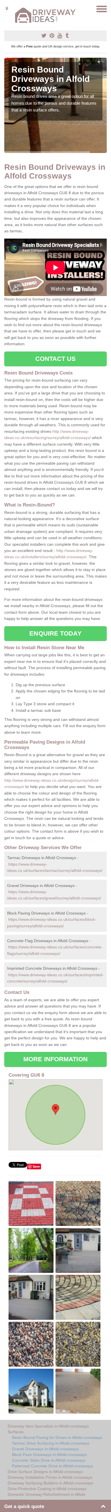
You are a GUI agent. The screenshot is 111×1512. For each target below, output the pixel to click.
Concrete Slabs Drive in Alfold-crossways (48, 1460)
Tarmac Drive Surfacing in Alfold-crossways (50, 1443)
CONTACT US (55, 358)
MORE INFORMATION (55, 1059)
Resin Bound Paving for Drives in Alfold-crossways (57, 1437)
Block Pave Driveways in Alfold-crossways (49, 1454)
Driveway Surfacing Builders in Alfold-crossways (50, 1483)
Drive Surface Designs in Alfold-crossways (45, 1471)
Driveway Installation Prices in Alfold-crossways (50, 1477)
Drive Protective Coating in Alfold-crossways (47, 1488)
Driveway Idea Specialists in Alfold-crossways (48, 1426)
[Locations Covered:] (7, 9)
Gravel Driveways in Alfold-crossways (45, 1449)
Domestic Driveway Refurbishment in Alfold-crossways (47, 1497)
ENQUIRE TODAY (55, 633)
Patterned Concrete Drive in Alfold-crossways (52, 1466)
